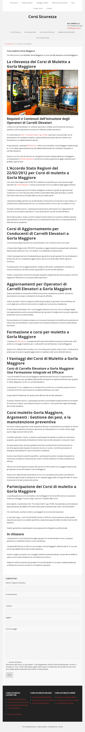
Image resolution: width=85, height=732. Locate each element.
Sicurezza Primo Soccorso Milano (43, 700)
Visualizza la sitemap (14, 714)
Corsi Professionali (42, 38)
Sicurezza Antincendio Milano (42, 697)
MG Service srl (32, 145)
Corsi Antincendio (30, 32)
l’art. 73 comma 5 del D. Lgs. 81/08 (34, 135)
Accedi (60, 727)
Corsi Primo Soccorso (47, 32)
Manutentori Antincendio (66, 32)
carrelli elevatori (22, 185)
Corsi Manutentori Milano (40, 703)
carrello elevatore (26, 159)
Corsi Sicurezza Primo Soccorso (18, 702)
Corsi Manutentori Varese (64, 703)
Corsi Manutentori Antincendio (17, 705)
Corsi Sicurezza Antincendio (16, 699)
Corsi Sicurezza (42, 16)
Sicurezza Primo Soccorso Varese (67, 700)
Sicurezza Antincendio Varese (66, 697)
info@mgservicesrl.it (74, 28)
